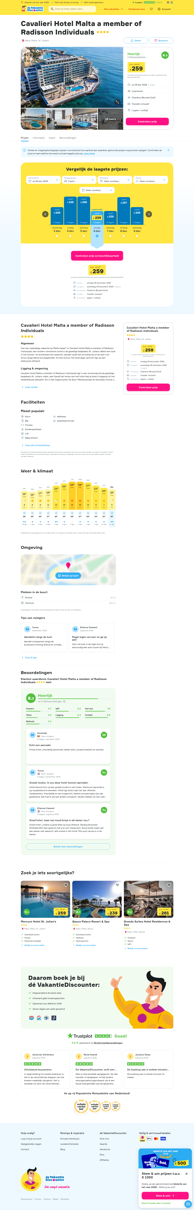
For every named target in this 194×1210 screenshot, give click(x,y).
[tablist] (97, 137)
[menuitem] (147, 85)
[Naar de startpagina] (32, 9)
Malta (27, 40)
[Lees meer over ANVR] (168, 2)
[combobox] (72, 9)
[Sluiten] (186, 1174)
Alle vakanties (111, 9)
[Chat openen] (188, 1204)
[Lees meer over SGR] (171, 2)
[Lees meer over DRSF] (54, 1018)
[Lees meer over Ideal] (46, 1018)
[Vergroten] (117, 102)
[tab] (25, 137)
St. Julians (43, 40)
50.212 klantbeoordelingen (108, 1043)
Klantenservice (137, 9)
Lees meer (89, 153)
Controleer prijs (147, 121)
